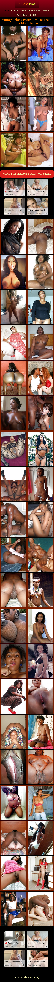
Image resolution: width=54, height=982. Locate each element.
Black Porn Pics (15, 10)
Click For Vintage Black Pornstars (27, 173)
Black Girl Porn (38, 10)
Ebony (27, 4)
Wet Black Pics (27, 15)
